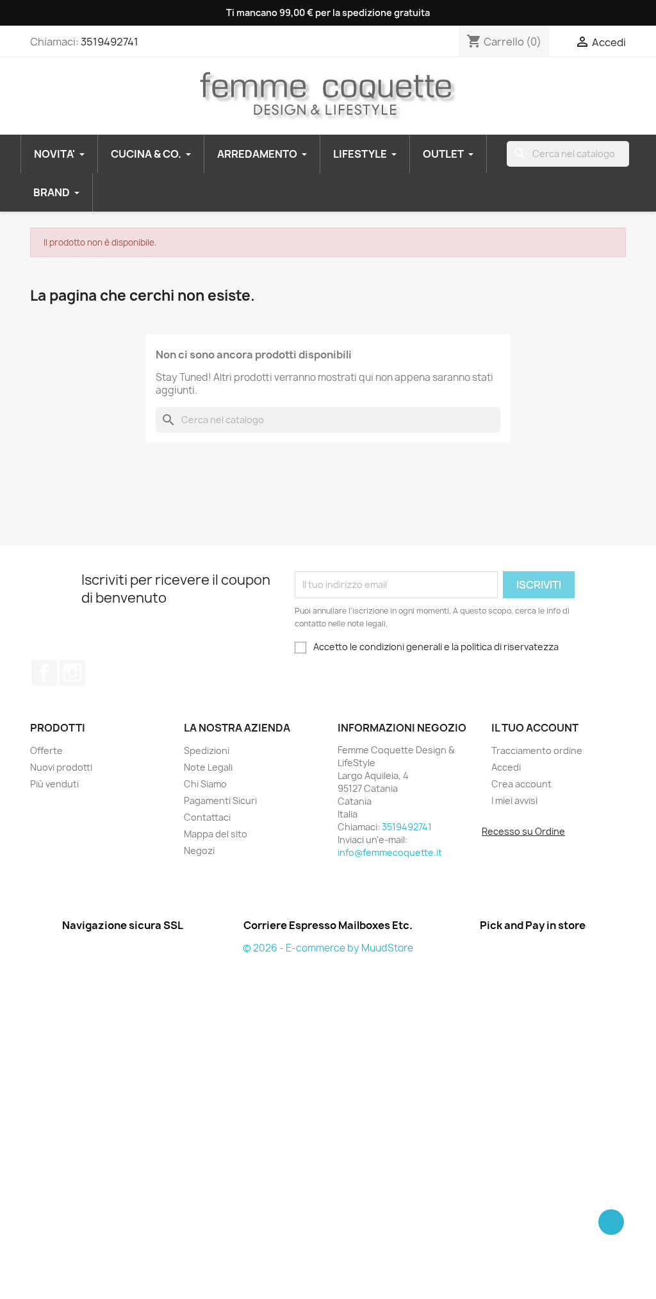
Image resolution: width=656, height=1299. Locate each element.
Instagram (72, 672)
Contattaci (207, 817)
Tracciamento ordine (536, 750)
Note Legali (208, 767)
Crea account (521, 784)
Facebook (44, 672)
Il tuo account (534, 728)
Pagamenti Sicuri (220, 800)
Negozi (199, 850)
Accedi (506, 767)
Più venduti (54, 784)
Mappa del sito (215, 834)
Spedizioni (206, 750)
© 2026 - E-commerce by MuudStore (328, 948)
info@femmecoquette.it (390, 852)
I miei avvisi (514, 800)
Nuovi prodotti (61, 767)
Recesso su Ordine (523, 831)
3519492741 (109, 42)
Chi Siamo (205, 784)
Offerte (46, 750)
